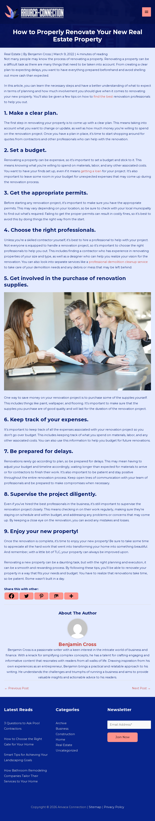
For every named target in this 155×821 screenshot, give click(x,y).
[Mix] (56, 596)
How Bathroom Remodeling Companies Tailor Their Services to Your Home (25, 776)
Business (62, 728)
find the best (103, 96)
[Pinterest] (41, 596)
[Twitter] (26, 596)
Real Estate (12, 54)
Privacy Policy (114, 807)
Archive (61, 723)
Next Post (141, 688)
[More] (71, 596)
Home (60, 739)
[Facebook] (11, 596)
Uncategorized (67, 750)
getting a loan (91, 171)
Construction (65, 734)
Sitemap (95, 807)
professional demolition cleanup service (118, 262)
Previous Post (16, 688)
